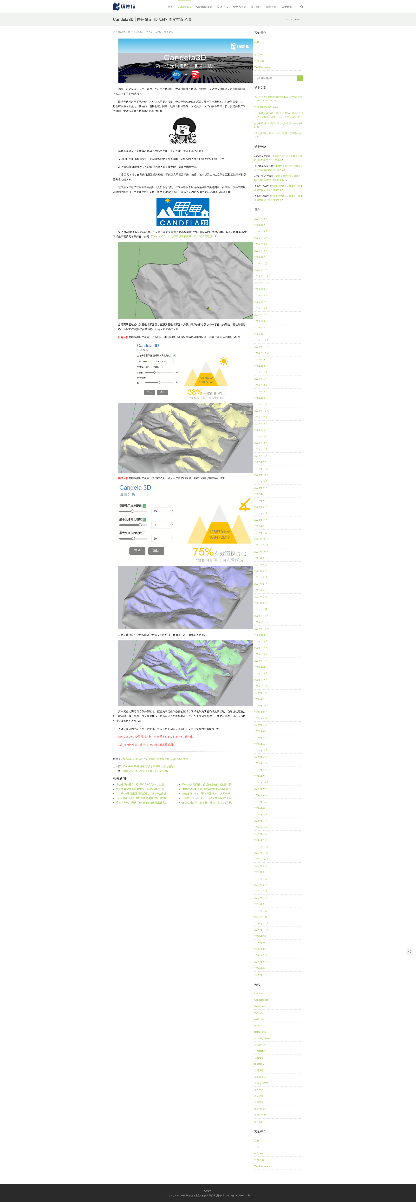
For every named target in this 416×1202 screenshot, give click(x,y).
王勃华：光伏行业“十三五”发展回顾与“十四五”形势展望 (208, 798)
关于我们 (287, 6)
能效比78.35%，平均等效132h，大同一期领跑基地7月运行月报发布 (208, 793)
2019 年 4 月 (261, 744)
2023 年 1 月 (260, 455)
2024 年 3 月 (261, 398)
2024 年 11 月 (261, 346)
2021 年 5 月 (260, 583)
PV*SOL (258, 1012)
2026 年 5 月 (261, 237)
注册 (256, 41)
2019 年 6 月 (261, 731)
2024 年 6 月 (261, 378)
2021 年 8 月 (260, 564)
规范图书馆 (260, 1115)
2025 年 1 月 (260, 334)
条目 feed (259, 54)
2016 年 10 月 (261, 936)
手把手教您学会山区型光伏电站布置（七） (140, 789)
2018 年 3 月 (261, 827)
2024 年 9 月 (261, 359)
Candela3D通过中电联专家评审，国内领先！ (149, 766)
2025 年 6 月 (261, 308)
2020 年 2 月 (261, 679)
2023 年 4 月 (261, 436)
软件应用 (258, 1121)
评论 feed (259, 60)
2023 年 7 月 (261, 417)
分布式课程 (260, 1051)
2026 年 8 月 (261, 218)
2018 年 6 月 (261, 808)
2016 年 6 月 (261, 961)
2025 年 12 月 (261, 270)
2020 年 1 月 (260, 686)
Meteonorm (260, 1006)
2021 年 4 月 (260, 590)
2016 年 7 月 (260, 955)
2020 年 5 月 (261, 660)
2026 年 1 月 (260, 263)
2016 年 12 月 (261, 923)
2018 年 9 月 (261, 788)
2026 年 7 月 (261, 225)
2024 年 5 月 (261, 385)
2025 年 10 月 (261, 282)
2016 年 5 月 (261, 968)
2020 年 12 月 (261, 615)
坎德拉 (151, 758)
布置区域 (176, 758)
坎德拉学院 (163, 758)
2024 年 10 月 (261, 353)
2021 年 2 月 (260, 603)
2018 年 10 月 (261, 782)
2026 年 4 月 (261, 244)
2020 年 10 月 (261, 628)
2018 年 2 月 (260, 833)
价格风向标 (239, 6)
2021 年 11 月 (261, 545)
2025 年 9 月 (261, 289)
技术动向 (256, 6)
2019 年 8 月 (261, 718)
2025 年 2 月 (261, 327)
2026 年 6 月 (261, 231)
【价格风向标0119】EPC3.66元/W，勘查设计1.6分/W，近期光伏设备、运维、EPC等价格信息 (142, 784)
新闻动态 (258, 1102)
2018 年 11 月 (261, 776)
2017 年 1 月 (260, 916)
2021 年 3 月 (260, 596)
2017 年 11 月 (261, 852)
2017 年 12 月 (261, 846)
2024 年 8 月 (261, 366)
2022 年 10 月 (261, 474)
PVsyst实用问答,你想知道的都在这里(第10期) (142, 798)
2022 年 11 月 (261, 468)
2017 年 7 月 (260, 878)
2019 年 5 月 (261, 737)
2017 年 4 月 (260, 897)
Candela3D (184, 6)
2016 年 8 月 (261, 948)
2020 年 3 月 (261, 673)
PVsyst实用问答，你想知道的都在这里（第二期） (208, 784)
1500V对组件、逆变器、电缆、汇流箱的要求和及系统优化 (208, 802)
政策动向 (271, 6)
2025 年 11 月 (261, 276)
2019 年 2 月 (260, 756)
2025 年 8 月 (261, 295)
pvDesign (259, 1019)
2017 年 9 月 (260, 865)
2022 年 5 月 (261, 506)
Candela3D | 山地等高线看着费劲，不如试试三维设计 (183, 236)
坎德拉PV (222, 6)
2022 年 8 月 (261, 487)
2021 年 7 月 (260, 571)
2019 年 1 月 (260, 763)
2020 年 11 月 (261, 622)
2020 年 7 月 (261, 647)
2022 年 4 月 (261, 513)
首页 (170, 6)
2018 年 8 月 (261, 795)
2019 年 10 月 (261, 705)
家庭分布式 (260, 1076)
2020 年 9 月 (261, 635)
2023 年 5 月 (261, 430)
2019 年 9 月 (261, 712)
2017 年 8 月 (260, 872)
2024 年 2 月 (261, 404)
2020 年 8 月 (261, 641)
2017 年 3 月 (260, 904)
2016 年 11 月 (261, 929)
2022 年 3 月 (261, 519)
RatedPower (260, 1031)
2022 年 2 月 (260, 526)
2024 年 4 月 (261, 391)
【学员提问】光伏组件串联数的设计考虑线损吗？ (208, 789)
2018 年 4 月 (261, 820)
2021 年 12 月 (261, 538)
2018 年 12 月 (261, 769)
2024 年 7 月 (261, 372)
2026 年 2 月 (261, 257)
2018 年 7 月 (260, 801)
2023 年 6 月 (261, 423)
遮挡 (185, 758)
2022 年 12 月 (261, 462)
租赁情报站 (260, 1108)
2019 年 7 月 (260, 724)
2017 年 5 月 (260, 891)
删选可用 (141, 758)
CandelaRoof (204, 6)
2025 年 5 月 (261, 314)
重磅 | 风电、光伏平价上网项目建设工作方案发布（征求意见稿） (142, 802)
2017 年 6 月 (260, 884)
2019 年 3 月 (261, 750)
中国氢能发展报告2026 (266, 106)
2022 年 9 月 (261, 481)
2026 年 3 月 (261, 250)
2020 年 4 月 (261, 667)
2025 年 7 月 (261, 302)
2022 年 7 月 (260, 494)
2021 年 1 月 (260, 609)
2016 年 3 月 (261, 974)
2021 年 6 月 (260, 577)
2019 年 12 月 (261, 692)
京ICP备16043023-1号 (238, 1195)
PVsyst (257, 1025)
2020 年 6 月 (261, 654)
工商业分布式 (261, 1083)
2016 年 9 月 (261, 942)
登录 (256, 48)
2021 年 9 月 (260, 558)
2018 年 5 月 (261, 814)
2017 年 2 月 (260, 910)
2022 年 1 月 (260, 532)
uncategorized (262, 1038)
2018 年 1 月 (260, 840)
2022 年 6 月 (261, 500)
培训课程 (258, 1070)
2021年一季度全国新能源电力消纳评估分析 (141, 793)
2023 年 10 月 (261, 410)
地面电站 (258, 1057)
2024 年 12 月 (261, 340)
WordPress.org (262, 67)
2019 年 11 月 (261, 699)
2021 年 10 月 (261, 551)
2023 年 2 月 (261, 449)
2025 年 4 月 (261, 321)
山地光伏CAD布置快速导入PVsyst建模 (146, 771)
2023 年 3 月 (261, 442)
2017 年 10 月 (261, 859)
